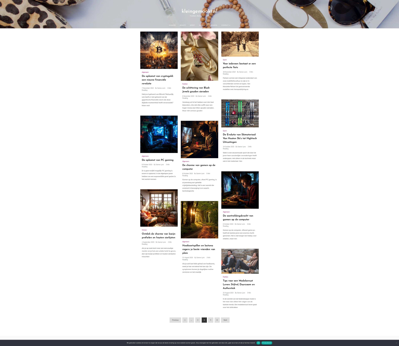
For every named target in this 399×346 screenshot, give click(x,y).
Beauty (183, 25)
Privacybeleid (266, 343)
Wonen (202, 25)
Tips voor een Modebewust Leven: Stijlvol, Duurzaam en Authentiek (239, 285)
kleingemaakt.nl (199, 11)
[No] (396, 343)
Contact (225, 25)
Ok (258, 343)
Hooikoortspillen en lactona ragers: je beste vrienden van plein (198, 249)
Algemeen (213, 25)
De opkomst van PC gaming (158, 160)
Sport (192, 25)
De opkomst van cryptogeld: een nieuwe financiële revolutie (157, 80)
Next (225, 320)
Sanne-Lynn (161, 88)
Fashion (172, 25)
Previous (175, 320)
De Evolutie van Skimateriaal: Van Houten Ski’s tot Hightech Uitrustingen (240, 138)
